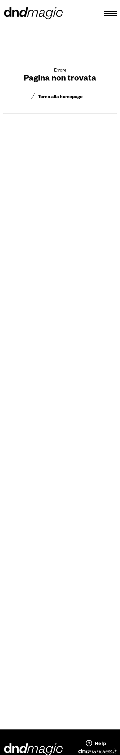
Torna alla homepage (60, 97)
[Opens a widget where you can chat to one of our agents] (96, 744)
